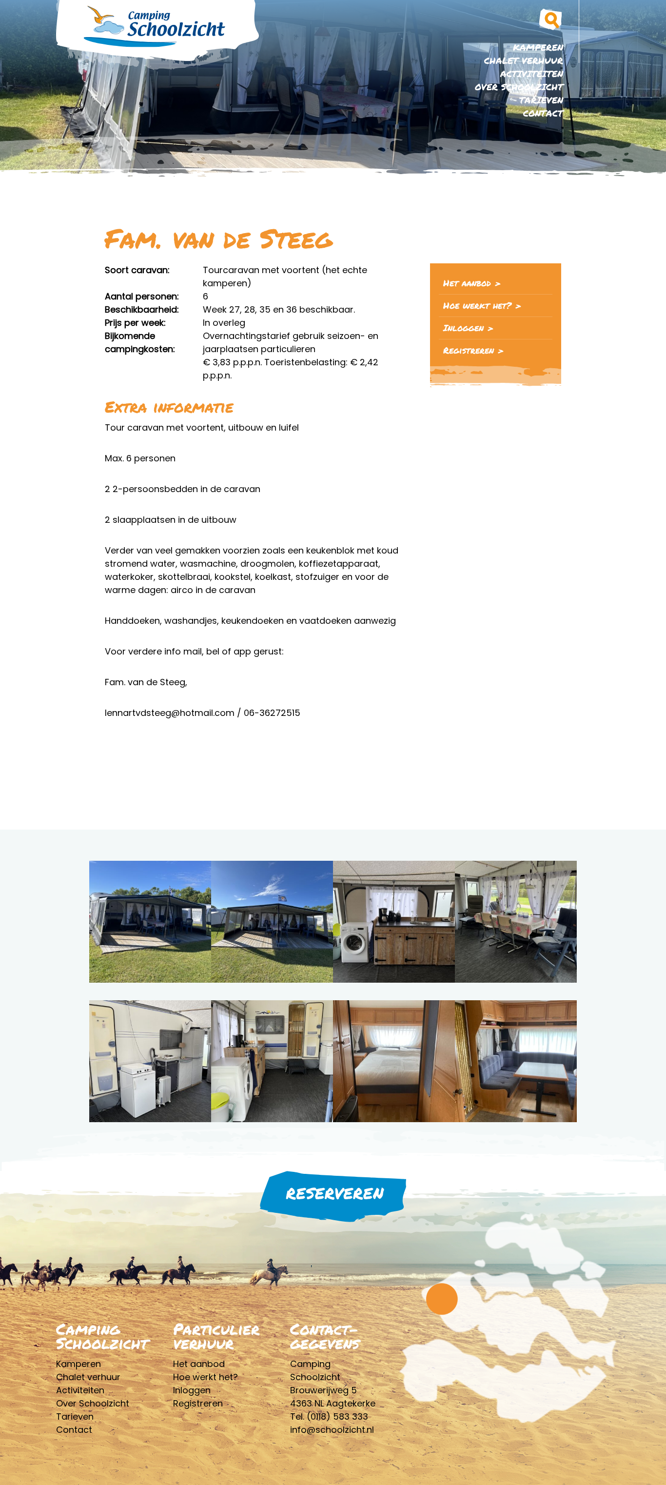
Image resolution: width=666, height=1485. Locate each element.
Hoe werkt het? (477, 305)
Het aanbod (467, 283)
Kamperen (538, 47)
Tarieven (541, 100)
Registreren (468, 350)
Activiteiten (531, 73)
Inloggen (463, 327)
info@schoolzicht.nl (332, 1430)
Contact (543, 113)
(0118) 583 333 (337, 1416)
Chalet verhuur (523, 60)
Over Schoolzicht (519, 86)
